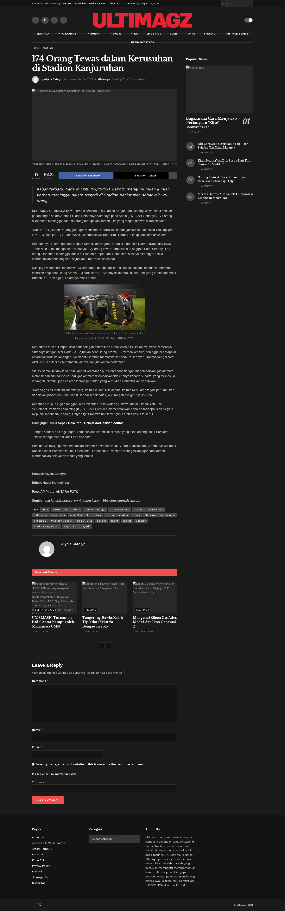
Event (174, 33)
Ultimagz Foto (142, 42)
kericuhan (76, 515)
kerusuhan (94, 515)
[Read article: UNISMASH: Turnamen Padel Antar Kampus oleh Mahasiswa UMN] (54, 597)
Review (116, 33)
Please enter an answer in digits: (54, 773)
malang (124, 515)
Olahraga (48, 48)
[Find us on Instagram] (63, 20)
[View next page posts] (108, 645)
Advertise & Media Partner (89, 3)
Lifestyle (153, 33)
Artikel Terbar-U (42, 848)
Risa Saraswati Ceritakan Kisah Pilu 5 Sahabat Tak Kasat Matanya (223, 146)
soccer (101, 520)
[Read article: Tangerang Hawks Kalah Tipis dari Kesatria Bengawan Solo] (104, 597)
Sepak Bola (84, 520)
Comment (40, 681)
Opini (191, 33)
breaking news (119, 509)
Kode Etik (112, 3)
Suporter (70, 526)
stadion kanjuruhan (46, 526)
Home (35, 48)
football (139, 509)
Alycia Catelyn (53, 79)
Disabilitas (38, 882)
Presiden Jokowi (61, 520)
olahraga (150, 515)
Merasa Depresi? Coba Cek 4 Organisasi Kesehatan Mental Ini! (225, 196)
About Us (37, 3)
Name (37, 729)
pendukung (167, 515)
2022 (45, 509)
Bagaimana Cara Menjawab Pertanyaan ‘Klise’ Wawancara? (211, 122)
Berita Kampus (44, 610)
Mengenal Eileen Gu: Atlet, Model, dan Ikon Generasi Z (155, 622)
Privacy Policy (52, 3)
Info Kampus (67, 33)
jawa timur (58, 515)
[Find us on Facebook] (35, 20)
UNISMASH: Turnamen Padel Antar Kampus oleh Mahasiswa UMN (53, 622)
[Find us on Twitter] (45, 20)
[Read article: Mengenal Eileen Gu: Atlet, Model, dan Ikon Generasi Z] (155, 597)
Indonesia (40, 515)
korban (110, 515)
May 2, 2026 (91, 631)
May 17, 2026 (41, 631)
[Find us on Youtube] (54, 20)
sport (114, 520)
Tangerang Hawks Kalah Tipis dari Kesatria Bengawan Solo (102, 622)
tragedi (85, 526)
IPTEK (134, 33)
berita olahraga (95, 509)
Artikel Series (237, 33)
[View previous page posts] (101, 645)
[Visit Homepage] (142, 20)
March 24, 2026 (144, 631)
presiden (40, 520)
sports (127, 520)
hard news (156, 509)
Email (37, 747)
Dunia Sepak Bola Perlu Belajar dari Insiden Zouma (86, 423)
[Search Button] (251, 3)
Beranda (42, 33)
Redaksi (67, 3)
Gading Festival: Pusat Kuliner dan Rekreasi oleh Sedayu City (221, 179)
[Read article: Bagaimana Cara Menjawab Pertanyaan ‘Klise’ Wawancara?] (219, 89)
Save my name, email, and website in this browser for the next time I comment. (91, 764)
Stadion (141, 520)
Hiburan (93, 33)
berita (57, 509)
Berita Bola (72, 509)
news (136, 515)
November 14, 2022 (81, 79)
